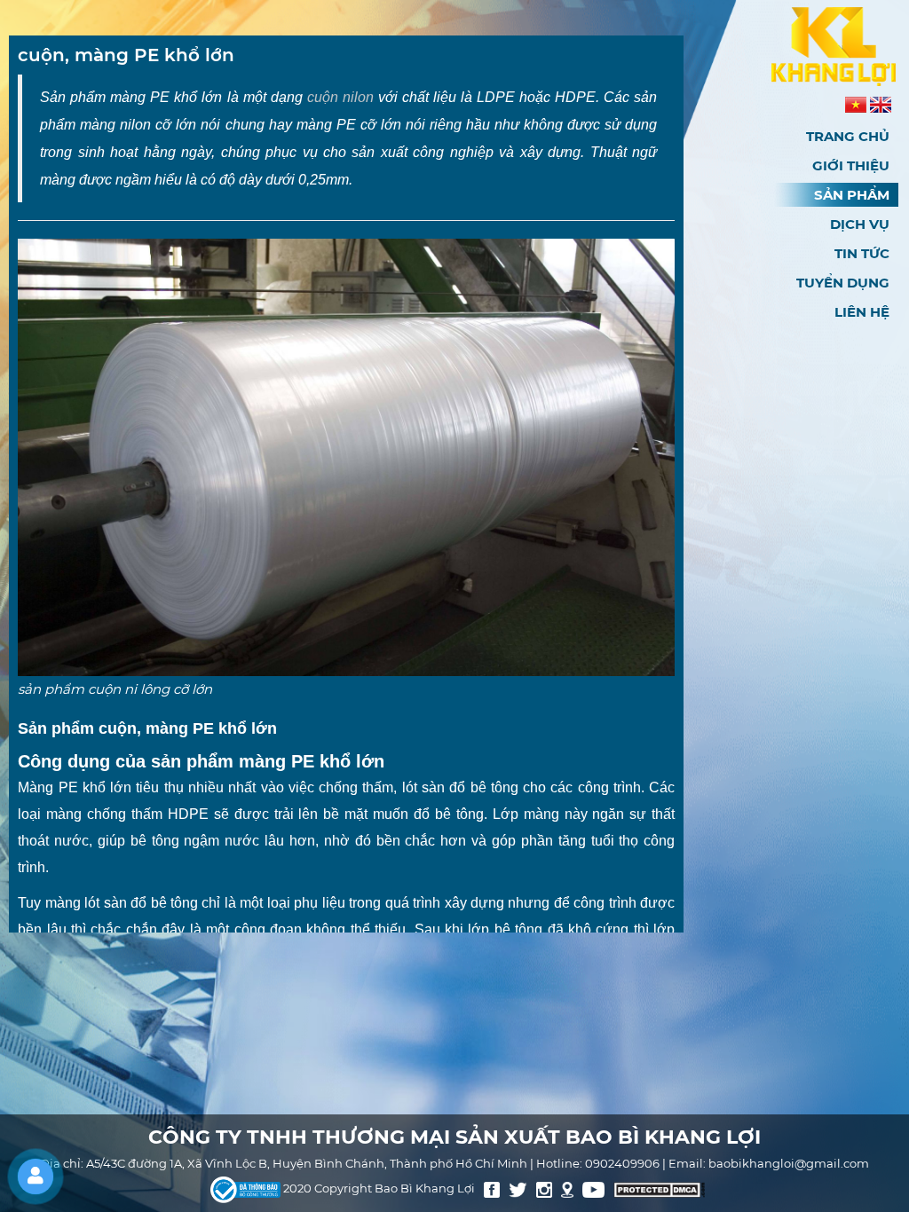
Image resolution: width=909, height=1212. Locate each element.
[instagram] (544, 1189)
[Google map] (567, 1189)
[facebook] (492, 1189)
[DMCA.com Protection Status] (659, 1189)
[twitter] (518, 1189)
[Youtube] (593, 1189)
